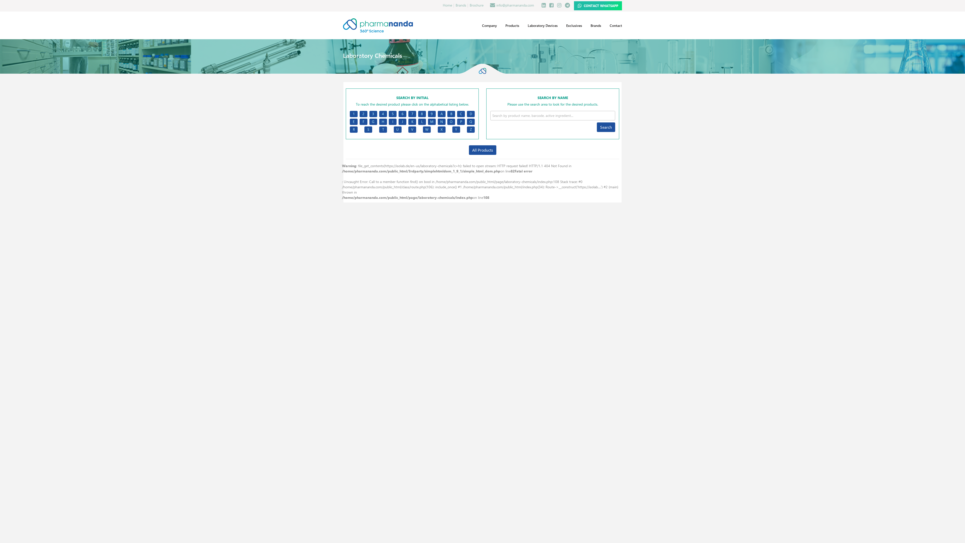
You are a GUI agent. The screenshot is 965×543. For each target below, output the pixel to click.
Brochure (477, 5)
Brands (461, 5)
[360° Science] (378, 25)
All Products (482, 150)
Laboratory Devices (543, 25)
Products (512, 25)
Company (489, 25)
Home (447, 5)
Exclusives (574, 25)
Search (606, 127)
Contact (616, 25)
